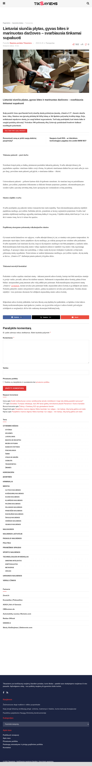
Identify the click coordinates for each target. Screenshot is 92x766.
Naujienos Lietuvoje (12, 534)
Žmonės (8, 467)
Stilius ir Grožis (11, 457)
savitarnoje (15, 285)
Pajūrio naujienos (12, 504)
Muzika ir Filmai (11, 443)
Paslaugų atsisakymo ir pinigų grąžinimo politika (23, 744)
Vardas (5, 368)
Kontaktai (7, 747)
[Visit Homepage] (46, 3)
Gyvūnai (8, 430)
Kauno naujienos (12, 497)
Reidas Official (9, 618)
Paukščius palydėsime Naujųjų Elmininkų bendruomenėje (24, 713)
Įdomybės (7, 477)
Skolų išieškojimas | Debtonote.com (17, 627)
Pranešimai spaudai (12, 547)
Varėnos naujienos (13, 521)
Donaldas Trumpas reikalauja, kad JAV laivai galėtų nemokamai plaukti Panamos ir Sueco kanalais (47, 404)
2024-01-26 (39, 43)
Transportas (29, 23)
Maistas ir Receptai (13, 440)
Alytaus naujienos (13, 490)
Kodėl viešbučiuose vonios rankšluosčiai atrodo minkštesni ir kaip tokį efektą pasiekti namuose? (47, 401)
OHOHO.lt (7, 623)
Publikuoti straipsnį (11, 735)
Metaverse (9, 567)
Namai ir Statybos (12, 447)
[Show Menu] (4, 3)
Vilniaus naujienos (13, 524)
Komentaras (8, 338)
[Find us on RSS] (7, 692)
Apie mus (7, 738)
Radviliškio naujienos (14, 514)
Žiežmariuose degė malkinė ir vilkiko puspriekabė (21, 705)
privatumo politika (42, 382)
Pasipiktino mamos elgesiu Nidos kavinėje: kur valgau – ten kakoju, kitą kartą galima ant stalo (50, 409)
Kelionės (9, 433)
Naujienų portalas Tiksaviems (21, 43)
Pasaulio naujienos (12, 538)
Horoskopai (8, 472)
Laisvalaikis (10, 436)
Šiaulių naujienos (12, 517)
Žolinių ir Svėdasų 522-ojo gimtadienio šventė (36, 406)
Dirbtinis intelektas (13, 561)
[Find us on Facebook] (3, 692)
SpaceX (8, 571)
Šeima (7, 454)
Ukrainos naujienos (12, 576)
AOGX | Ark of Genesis (12, 605)
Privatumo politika (10, 379)
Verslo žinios (9, 580)
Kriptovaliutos (11, 564)
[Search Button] (88, 3)
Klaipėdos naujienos (14, 500)
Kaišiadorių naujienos (14, 493)
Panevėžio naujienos (13, 511)
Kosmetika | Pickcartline (13, 600)
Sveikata (8, 460)
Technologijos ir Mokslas (16, 557)
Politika (7, 543)
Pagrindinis (6, 23)
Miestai (6, 486)
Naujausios (8, 529)
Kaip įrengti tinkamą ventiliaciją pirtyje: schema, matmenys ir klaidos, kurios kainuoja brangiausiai (39, 709)
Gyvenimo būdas (17, 23)
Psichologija (10, 450)
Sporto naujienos (11, 552)
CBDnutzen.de (9, 609)
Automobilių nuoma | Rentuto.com (17, 614)
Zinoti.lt (6, 595)
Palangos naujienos (13, 507)
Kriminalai (8, 482)
